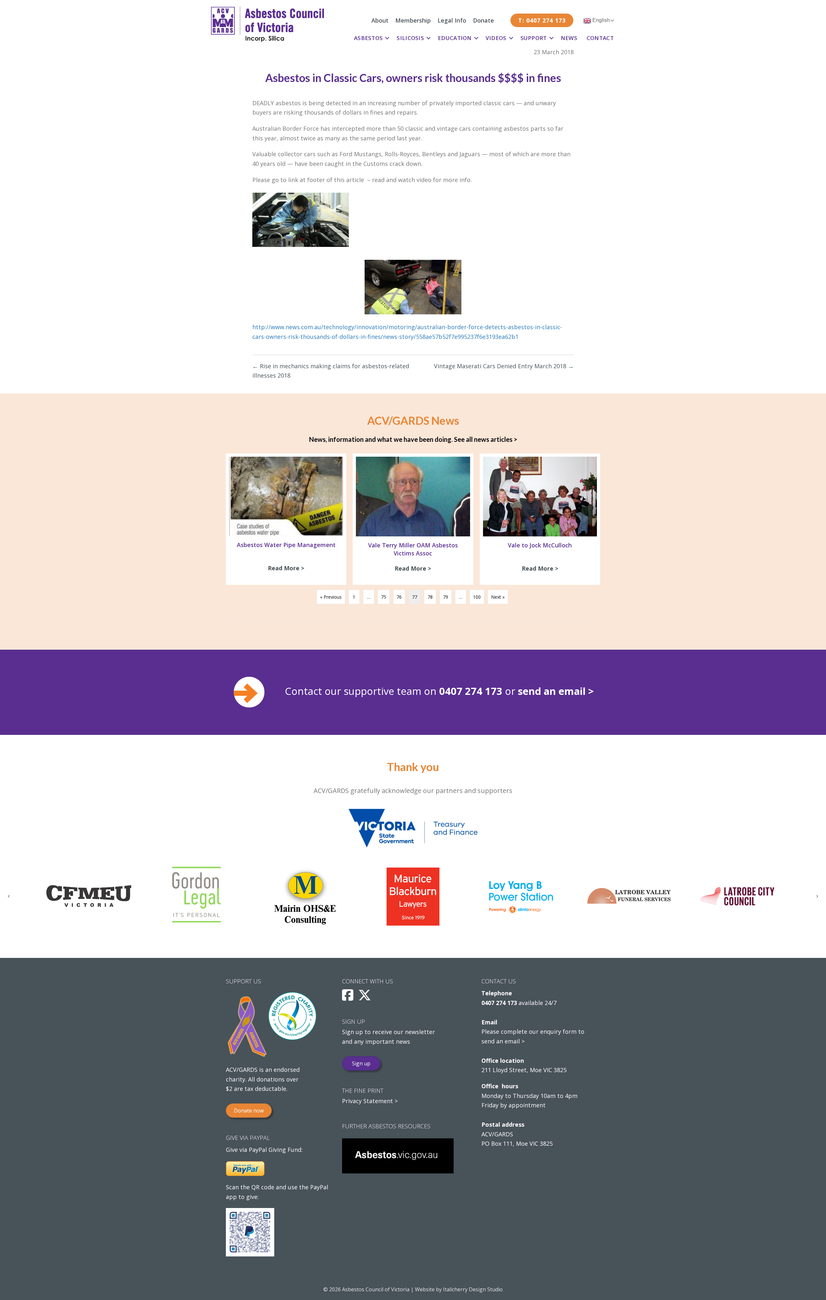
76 (399, 597)
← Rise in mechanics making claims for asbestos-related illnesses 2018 (330, 371)
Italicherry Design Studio (473, 1289)
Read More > (287, 568)
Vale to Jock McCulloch (540, 545)
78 (430, 597)
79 (445, 597)
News (569, 38)
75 (383, 597)
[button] (387, 38)
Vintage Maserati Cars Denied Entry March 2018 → (504, 366)
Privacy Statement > (370, 1101)
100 (477, 597)
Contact (600, 38)
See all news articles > (485, 439)
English (600, 20)
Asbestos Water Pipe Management (286, 545)
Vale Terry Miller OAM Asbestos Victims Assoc (413, 549)
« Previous (331, 597)
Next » (498, 597)
